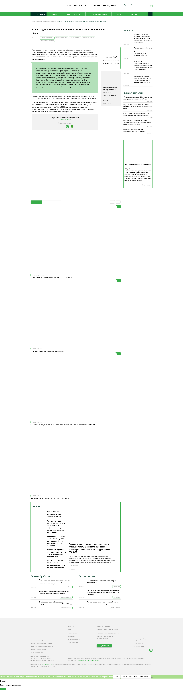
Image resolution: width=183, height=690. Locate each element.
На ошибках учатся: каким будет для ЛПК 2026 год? (47, 351)
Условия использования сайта (41, 643)
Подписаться (104, 646)
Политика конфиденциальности (41, 646)
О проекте (96, 6)
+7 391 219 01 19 (138, 643)
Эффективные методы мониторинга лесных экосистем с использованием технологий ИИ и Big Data (63, 425)
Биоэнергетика (74, 565)
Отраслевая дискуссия (98, 14)
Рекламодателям (109, 6)
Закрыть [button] (3, 689)
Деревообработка (40, 576)
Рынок (119, 14)
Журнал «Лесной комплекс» (77, 6)
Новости (54, 14)
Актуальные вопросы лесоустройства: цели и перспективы (49, 498)
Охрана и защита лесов (47, 40)
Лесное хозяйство (75, 37)
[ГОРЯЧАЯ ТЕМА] (75, 238)
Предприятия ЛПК (74, 639)
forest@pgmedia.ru (139, 646)
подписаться (36, 202)
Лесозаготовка (87, 576)
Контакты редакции (37, 640)
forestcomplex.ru (47, 664)
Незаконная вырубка (88, 37)
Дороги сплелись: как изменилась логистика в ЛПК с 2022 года (51, 277)
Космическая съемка (61, 37)
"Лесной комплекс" (65, 119)
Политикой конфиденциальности (88, 660)
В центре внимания (73, 14)
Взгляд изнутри (115, 607)
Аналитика (71, 636)
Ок (117, 677)
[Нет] (152, 677)
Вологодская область (47, 37)
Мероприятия (135, 14)
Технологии (116, 586)
